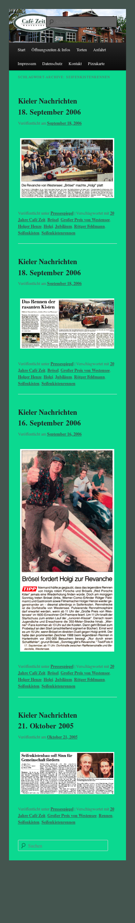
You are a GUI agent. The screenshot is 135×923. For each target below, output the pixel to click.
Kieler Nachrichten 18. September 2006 (49, 106)
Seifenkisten (28, 233)
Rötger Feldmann (89, 226)
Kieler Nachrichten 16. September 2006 (49, 417)
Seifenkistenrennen (58, 233)
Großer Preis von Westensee (85, 220)
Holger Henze (30, 226)
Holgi (48, 226)
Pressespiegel (62, 213)
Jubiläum (63, 226)
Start (21, 49)
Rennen (105, 815)
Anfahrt (99, 49)
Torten (81, 49)
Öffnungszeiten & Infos (51, 49)
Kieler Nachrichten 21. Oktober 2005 (47, 720)
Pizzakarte (96, 63)
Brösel (52, 220)
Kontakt (75, 63)
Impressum (27, 63)
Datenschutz (52, 63)
